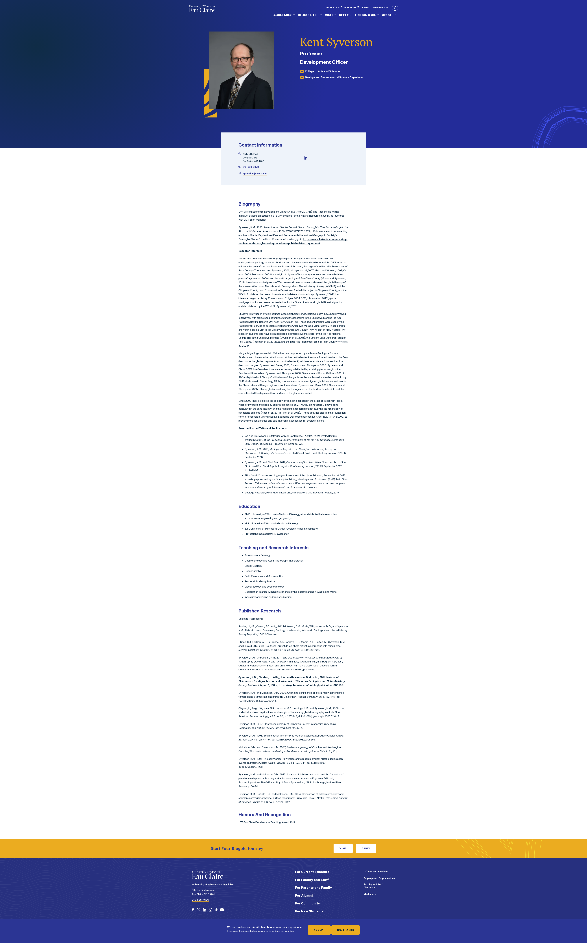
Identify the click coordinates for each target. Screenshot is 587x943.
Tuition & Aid (365, 15)
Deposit (365, 7)
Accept (319, 929)
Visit (329, 15)
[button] (395, 8)
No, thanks (345, 929)
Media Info (370, 894)
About (387, 15)
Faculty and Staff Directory (373, 886)
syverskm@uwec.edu (255, 173)
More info (289, 931)
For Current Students (312, 872)
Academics (282, 15)
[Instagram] (210, 910)
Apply (344, 15)
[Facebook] (193, 910)
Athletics (333, 7)
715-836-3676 (251, 167)
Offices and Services (376, 871)
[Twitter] (199, 910)
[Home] (202, 9)
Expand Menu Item (294, 15)
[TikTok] (216, 910)
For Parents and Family (313, 887)
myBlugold (380, 7)
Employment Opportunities (379, 878)
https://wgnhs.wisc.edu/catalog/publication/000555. (311, 685)
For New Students (309, 911)
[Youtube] (222, 910)
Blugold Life (308, 15)
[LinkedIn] (305, 157)
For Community (307, 903)
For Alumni (304, 895)
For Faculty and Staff (312, 880)
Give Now (350, 7)
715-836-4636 (200, 899)
